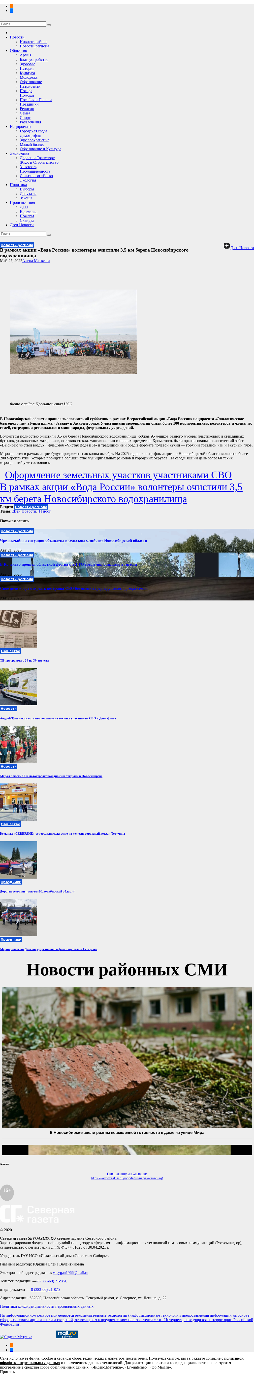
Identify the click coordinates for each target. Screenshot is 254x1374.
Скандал (27, 220)
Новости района (33, 41)
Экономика (19, 153)
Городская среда (33, 131)
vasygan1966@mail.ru (70, 1272)
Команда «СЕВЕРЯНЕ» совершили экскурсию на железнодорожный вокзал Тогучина (62, 833)
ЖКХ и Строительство (39, 162)
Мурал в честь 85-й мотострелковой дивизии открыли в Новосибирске (51, 776)
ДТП (24, 207)
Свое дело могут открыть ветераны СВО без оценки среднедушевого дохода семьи (74, 588)
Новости (17, 37)
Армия (25, 55)
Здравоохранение (34, 140)
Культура (27, 73)
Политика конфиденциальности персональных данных (47, 1306)
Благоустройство (34, 59)
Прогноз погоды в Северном (127, 1174)
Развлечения (30, 122)
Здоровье (27, 64)
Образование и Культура (40, 149)
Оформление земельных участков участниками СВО (118, 475)
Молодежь (28, 77)
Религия (27, 109)
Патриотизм (30, 86)
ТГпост (44, 511)
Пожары (27, 216)
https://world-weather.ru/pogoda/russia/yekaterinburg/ (127, 1178)
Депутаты (28, 193)
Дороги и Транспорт (37, 158)
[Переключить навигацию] (2, 20)
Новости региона (34, 46)
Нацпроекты (20, 126)
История (27, 68)
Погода (26, 91)
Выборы (27, 189)
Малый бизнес (32, 144)
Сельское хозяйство (36, 176)
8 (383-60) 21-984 (51, 1281)
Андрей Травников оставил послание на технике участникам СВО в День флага (58, 718)
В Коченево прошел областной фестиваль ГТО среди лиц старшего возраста (68, 564)
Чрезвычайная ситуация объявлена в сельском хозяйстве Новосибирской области (73, 540)
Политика (18, 185)
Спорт (25, 117)
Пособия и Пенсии (36, 100)
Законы (26, 198)
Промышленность (35, 171)
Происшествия (22, 202)
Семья (25, 113)
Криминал (28, 211)
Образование (31, 82)
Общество (18, 50)
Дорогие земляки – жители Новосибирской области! (37, 891)
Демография (30, 135)
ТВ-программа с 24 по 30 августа (24, 660)
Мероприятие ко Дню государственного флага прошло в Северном (48, 949)
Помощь (27, 95)
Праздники (29, 104)
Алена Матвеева (36, 261)
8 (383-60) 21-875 (45, 1289)
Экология (28, 180)
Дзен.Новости (22, 225)
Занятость (28, 167)
